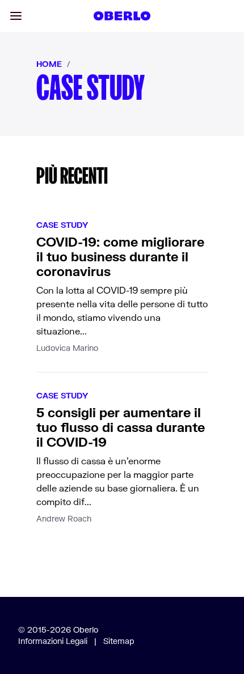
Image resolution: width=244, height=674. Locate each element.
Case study (62, 225)
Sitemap (118, 641)
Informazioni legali (52, 641)
